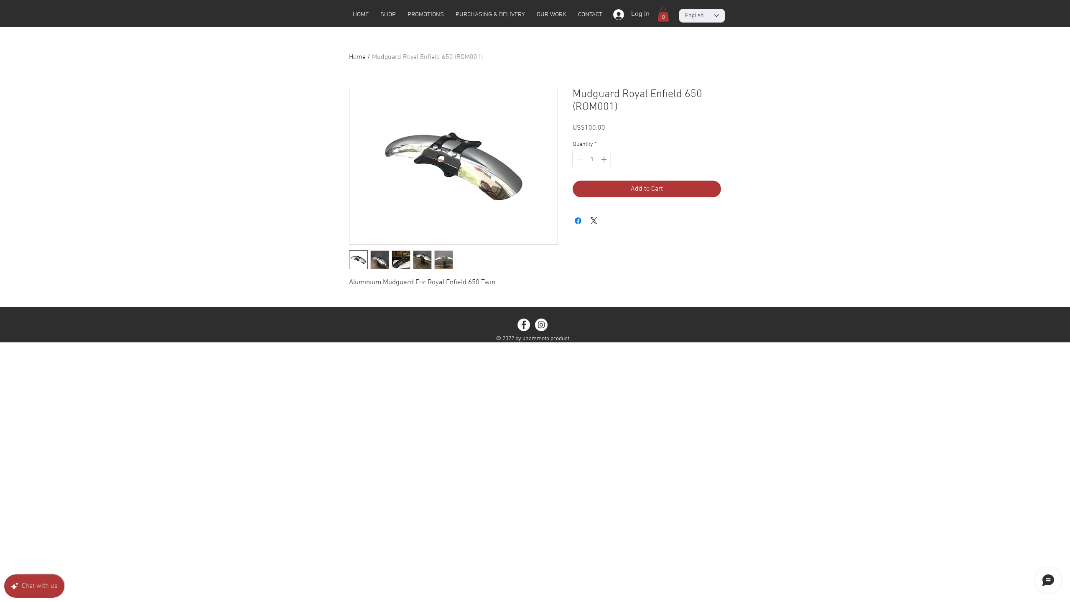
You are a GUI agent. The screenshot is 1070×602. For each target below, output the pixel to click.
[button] (663, 14)
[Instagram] (541, 325)
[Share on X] (594, 221)
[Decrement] (579, 159)
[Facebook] (523, 325)
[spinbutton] (591, 159)
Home (357, 57)
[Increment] (604, 159)
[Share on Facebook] (578, 221)
